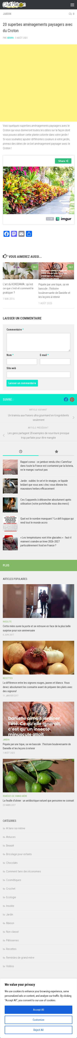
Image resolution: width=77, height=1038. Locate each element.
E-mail (44, 355)
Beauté (10, 845)
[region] (38, 1008)
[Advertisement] (38, 83)
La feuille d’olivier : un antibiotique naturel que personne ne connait (38, 800)
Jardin (7, 13)
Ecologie (11, 897)
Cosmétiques (13, 880)
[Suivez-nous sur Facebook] (66, 399)
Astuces (11, 837)
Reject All (38, 1029)
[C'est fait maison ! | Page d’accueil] (17, 4)
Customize (38, 1019)
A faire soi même (15, 828)
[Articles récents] (20, 452)
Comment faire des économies (23, 871)
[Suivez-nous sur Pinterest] (72, 399)
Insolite (7, 621)
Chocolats (12, 863)
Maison (10, 923)
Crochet (10, 888)
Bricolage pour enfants (19, 854)
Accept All (38, 1009)
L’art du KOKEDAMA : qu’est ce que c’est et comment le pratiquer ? (18, 288)
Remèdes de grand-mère (15, 796)
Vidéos (10, 966)
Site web (11, 368)
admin (10, 37)
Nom (10, 355)
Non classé (12, 931)
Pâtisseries (12, 940)
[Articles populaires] (56, 452)
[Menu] (72, 4)
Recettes (8, 678)
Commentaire (15, 329)
